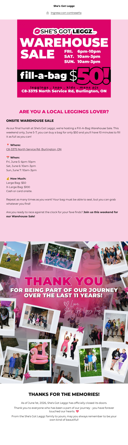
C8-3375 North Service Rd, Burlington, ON (34, 149)
